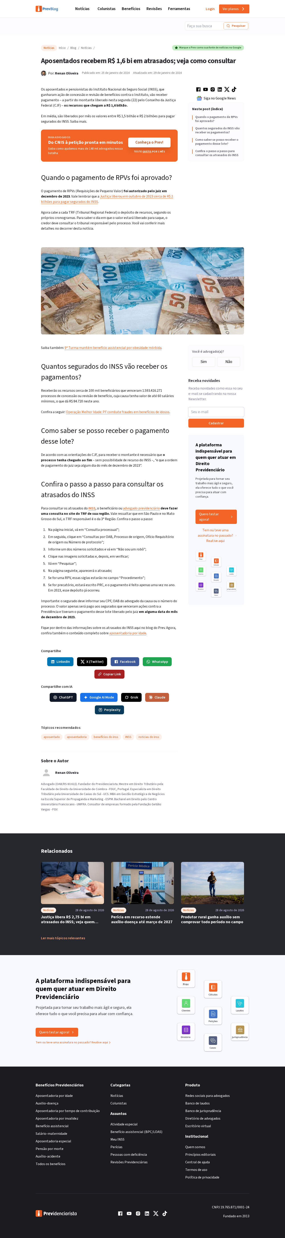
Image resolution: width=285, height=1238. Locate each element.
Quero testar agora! (209, 517)
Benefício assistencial (52, 1126)
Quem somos (195, 1147)
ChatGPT (66, 697)
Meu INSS (117, 1139)
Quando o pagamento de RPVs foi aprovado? (216, 119)
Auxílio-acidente (48, 1156)
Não (228, 362)
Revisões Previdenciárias (129, 1162)
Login (210, 8)
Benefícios (131, 9)
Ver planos (231, 8)
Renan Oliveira (66, 73)
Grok (134, 697)
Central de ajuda (197, 1162)
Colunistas (107, 9)
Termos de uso (196, 1170)
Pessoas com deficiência (128, 1155)
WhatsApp (160, 661)
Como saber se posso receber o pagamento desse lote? (216, 142)
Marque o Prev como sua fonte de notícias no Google (210, 47)
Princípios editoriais (200, 1155)
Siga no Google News (220, 98)
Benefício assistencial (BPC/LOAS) (136, 1132)
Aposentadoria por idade (54, 1096)
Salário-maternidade (51, 1134)
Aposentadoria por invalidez (57, 1118)
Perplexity (112, 709)
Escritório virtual (198, 1126)
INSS (92, 508)
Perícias (116, 1147)
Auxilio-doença (47, 1103)
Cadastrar (216, 423)
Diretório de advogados (202, 1118)
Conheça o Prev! (149, 142)
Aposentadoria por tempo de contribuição (68, 1111)
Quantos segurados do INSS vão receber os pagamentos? (217, 130)
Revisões (154, 9)
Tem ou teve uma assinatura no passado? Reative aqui (215, 535)
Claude (160, 697)
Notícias (82, 9)
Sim (204, 362)
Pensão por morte (49, 1149)
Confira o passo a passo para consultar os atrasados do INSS (216, 153)
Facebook (128, 661)
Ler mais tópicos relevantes (63, 938)
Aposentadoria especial (53, 1141)
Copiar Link (112, 674)
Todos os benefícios (50, 1164)
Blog (73, 48)
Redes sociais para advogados (207, 1096)
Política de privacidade (202, 1177)
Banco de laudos (197, 1103)
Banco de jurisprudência (203, 1111)
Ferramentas (179, 9)
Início (62, 48)
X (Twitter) (95, 661)
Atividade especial (124, 1124)
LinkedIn (63, 661)
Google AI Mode (102, 697)
